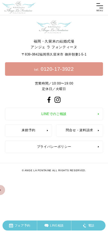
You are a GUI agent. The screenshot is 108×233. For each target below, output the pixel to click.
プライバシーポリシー (54, 146)
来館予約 (28, 130)
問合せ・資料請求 (79, 130)
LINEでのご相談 (54, 114)
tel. (54, 69)
